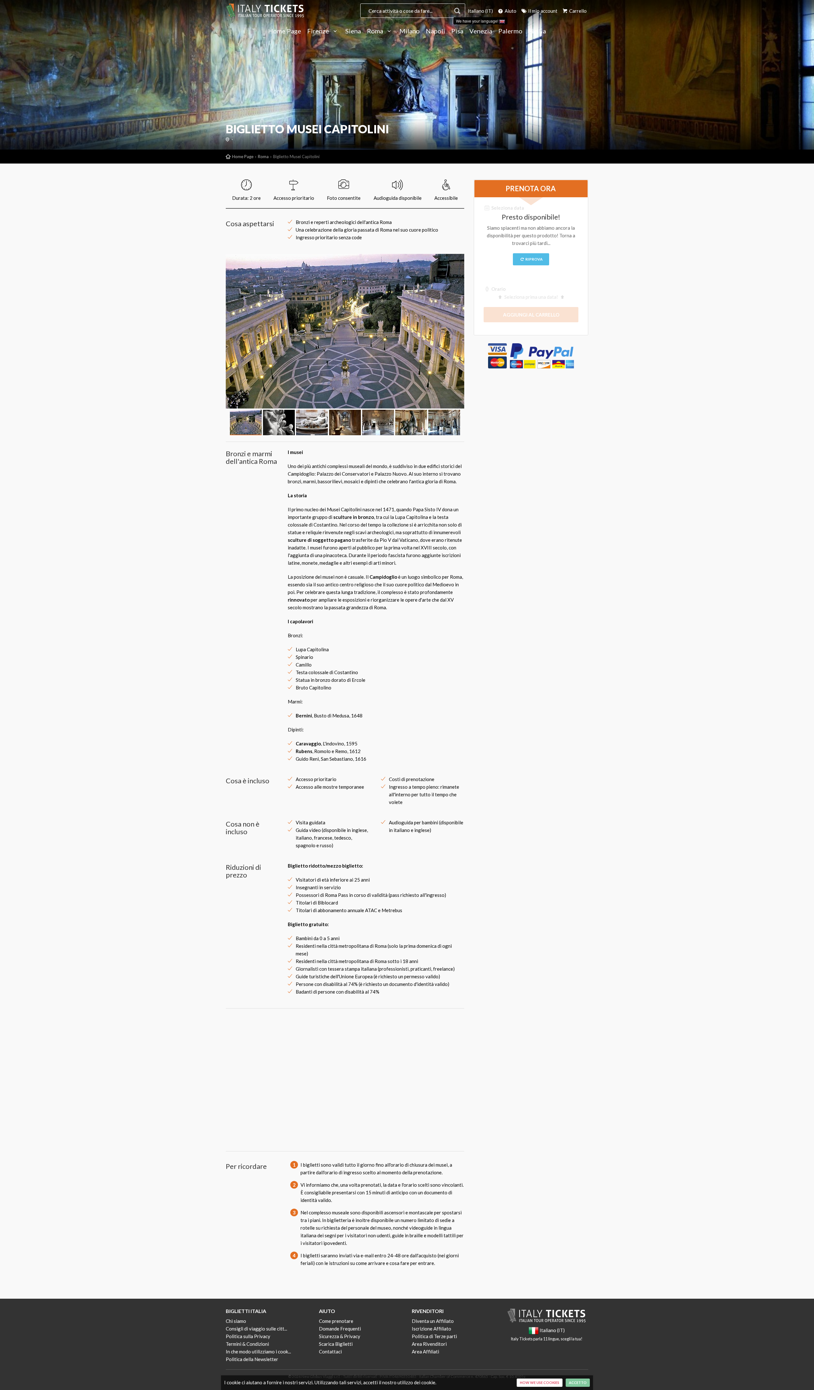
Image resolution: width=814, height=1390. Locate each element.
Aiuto (510, 11)
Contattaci (330, 1351)
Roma (375, 31)
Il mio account (542, 11)
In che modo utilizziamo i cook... (258, 1351)
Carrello (577, 11)
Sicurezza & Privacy (339, 1336)
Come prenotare (336, 1321)
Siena (353, 31)
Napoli (435, 31)
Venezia (480, 31)
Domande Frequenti (340, 1328)
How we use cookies (539, 1382)
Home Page (284, 31)
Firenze (318, 31)
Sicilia (537, 31)
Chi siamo (236, 1321)
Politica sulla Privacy (248, 1336)
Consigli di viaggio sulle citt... (256, 1328)
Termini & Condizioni (247, 1344)
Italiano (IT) (480, 11)
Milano (409, 31)
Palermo (510, 31)
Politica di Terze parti (434, 1336)
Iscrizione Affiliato (431, 1328)
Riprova (534, 259)
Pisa (457, 31)
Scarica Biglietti (336, 1344)
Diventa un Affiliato (433, 1321)
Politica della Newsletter (252, 1359)
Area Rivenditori (429, 1344)
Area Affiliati (425, 1351)
